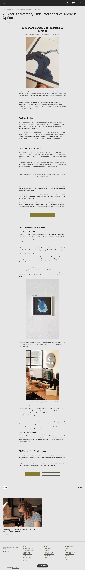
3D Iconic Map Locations (29, 559)
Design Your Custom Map (51, 473)
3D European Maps (28, 557)
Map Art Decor (48, 555)
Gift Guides (47, 548)
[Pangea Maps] (4, 3)
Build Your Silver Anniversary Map (42, 215)
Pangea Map (23, 162)
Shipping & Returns (69, 559)
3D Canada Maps (27, 553)
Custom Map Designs (28, 548)
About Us (67, 548)
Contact (67, 557)
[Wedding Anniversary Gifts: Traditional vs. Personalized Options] (22, 512)
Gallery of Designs (69, 553)
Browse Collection (32, 473)
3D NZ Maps (26, 555)
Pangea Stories (48, 557)
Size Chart (67, 555)
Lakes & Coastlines (49, 553)
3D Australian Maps (28, 550)
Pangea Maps (15, 567)
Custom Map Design (70, 552)
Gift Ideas (25, 560)
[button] (67, 3)
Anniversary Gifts (48, 552)
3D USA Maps (26, 552)
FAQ (66, 550)
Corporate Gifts (48, 550)
